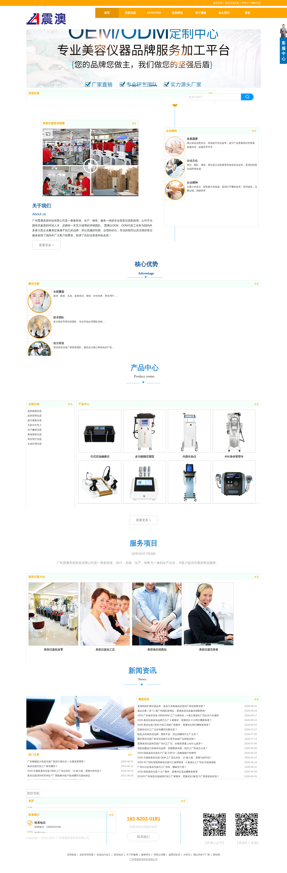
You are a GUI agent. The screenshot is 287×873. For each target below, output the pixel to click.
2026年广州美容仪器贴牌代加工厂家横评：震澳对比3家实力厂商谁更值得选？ (178, 776)
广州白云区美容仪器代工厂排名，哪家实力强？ (162, 767)
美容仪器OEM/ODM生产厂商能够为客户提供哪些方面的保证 (58, 775)
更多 (211, 93)
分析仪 (186, 854)
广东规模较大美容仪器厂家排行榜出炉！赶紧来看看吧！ (56, 761)
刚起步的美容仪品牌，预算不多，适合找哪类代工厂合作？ (167, 734)
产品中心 (83, 404)
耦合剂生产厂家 (201, 854)
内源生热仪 (189, 456)
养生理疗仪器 (35, 439)
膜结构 (216, 854)
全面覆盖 (58, 291)
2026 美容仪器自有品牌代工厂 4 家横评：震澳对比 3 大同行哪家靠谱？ (174, 720)
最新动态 (143, 699)
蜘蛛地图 (256, 3)
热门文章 (33, 754)
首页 (31, 800)
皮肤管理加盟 (86, 854)
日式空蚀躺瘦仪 (100, 456)
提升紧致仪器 (35, 420)
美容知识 (118, 854)
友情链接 (71, 854)
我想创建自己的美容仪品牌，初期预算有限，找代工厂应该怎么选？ (172, 748)
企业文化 (192, 160)
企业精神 (171, 130)
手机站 (245, 3)
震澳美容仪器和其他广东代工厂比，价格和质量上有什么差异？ (170, 743)
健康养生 (146, 854)
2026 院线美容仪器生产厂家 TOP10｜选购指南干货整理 (166, 753)
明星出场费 (159, 854)
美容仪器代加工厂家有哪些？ (42, 766)
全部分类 (34, 404)
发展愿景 (192, 138)
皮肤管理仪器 (35, 415)
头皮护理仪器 (35, 443)
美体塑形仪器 (35, 434)
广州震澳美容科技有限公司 (143, 859)
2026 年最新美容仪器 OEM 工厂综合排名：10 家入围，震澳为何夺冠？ (64, 771)
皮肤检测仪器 (35, 411)
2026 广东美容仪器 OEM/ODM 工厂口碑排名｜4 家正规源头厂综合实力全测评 (178, 715)
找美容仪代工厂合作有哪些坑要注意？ (157, 729)
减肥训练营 (174, 854)
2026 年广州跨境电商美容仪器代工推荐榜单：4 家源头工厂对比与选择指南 (176, 762)
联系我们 (34, 814)
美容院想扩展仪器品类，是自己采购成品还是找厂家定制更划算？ (171, 706)
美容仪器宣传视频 (54, 123)
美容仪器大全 (37, 576)
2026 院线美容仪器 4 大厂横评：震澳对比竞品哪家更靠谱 (167, 771)
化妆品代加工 (104, 854)
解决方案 (34, 283)
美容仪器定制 (232, 3)
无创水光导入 (35, 425)
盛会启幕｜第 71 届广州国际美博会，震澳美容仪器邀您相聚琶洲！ (172, 710)
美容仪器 (218, 3)
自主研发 (58, 343)
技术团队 (58, 317)
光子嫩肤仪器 (35, 429)
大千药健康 (132, 854)
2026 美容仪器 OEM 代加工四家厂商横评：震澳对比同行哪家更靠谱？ (174, 724)
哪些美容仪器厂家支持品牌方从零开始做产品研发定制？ (166, 739)
